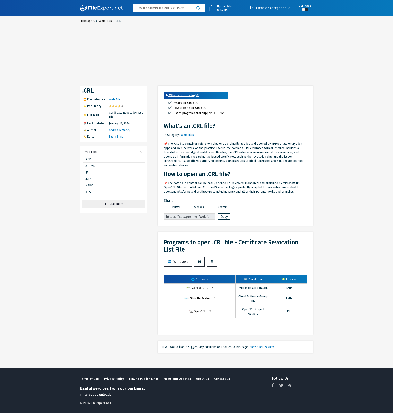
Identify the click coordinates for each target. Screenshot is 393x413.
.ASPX (89, 185)
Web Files (115, 99)
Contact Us (222, 379)
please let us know (261, 347)
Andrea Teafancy (119, 130)
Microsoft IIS (199, 288)
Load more (116, 204)
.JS (86, 172)
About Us (202, 379)
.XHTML (90, 166)
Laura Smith (116, 136)
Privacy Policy (114, 379)
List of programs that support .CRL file (196, 113)
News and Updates (177, 379)
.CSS (88, 192)
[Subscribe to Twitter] (281, 385)
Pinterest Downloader (96, 394)
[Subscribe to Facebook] (273, 385)
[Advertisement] (196, 53)
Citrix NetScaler (200, 298)
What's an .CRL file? (183, 103)
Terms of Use (89, 379)
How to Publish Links (144, 379)
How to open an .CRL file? (187, 108)
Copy (224, 217)
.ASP (88, 159)
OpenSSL (200, 311)
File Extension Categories (267, 8)
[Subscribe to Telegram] (289, 385)
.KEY (88, 179)
